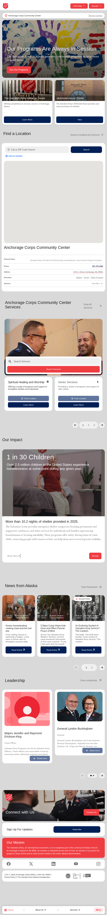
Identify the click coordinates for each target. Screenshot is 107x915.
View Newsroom (91, 587)
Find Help (77, 6)
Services (75, 910)
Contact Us (91, 812)
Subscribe (77, 829)
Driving (86, 278)
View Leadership (91, 680)
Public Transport (97, 278)
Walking (79, 278)
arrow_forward (102, 667)
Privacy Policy (9, 877)
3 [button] (94, 425)
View (80, 120)
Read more (40, 758)
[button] (75, 425)
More (98, 910)
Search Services (53, 369)
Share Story (14, 556)
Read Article (18, 650)
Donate (95, 6)
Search (86, 149)
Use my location (14, 155)
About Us (41, 910)
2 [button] (88, 425)
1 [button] (83, 425)
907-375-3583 (97, 266)
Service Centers (95, 15)
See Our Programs (19, 70)
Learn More (27, 120)
